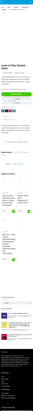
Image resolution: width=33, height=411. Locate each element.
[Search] (30, 2)
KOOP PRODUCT (16, 94)
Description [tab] (6, 116)
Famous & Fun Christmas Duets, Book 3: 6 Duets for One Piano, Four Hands (8, 200)
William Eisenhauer (18, 164)
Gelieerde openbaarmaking (8, 398)
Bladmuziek (25, 7)
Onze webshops (5, 386)
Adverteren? (4, 383)
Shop (9, 7)
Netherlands (12, 101)
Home (2, 7)
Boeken (16, 7)
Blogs (2, 381)
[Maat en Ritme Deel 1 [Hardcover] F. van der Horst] (24, 185)
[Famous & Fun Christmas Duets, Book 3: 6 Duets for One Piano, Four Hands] (8, 185)
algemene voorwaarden (7, 395)
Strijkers (4, 9)
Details (24, 89)
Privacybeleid (4, 393)
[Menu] (2, 2)
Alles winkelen (5, 379)
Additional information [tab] (9, 119)
